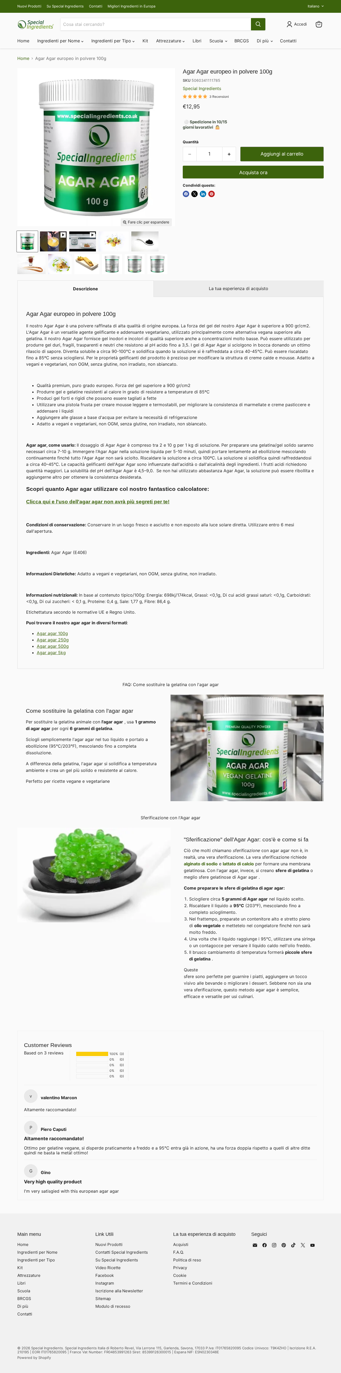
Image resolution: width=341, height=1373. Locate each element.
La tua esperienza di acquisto (238, 288)
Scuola (216, 40)
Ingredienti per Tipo (111, 40)
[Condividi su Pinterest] (211, 194)
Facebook (104, 1275)
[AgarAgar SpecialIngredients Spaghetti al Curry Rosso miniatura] (82, 241)
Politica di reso (187, 1259)
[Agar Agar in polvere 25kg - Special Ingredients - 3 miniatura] (134, 264)
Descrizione (85, 288)
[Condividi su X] (194, 194)
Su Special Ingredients (65, 6)
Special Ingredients (202, 88)
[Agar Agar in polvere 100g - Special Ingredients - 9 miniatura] (87, 264)
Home (23, 40)
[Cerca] (258, 24)
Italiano (313, 6)
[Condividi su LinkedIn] (203, 194)
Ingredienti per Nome (59, 40)
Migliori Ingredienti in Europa (131, 6)
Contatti (95, 6)
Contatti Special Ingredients (121, 1252)
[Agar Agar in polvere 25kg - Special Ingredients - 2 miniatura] (157, 264)
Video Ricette (108, 1267)
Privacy (180, 1267)
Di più (263, 40)
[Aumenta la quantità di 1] (229, 154)
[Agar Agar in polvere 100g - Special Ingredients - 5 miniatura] (113, 241)
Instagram (104, 1283)
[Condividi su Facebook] (186, 194)
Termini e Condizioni (192, 1283)
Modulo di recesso (112, 1306)
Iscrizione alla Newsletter (119, 1290)
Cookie (179, 1275)
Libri (197, 40)
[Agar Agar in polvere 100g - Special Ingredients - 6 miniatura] (145, 241)
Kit (145, 40)
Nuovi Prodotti (29, 6)
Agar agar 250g (53, 639)
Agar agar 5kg (51, 652)
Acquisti (180, 1244)
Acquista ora (253, 172)
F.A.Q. (178, 1252)
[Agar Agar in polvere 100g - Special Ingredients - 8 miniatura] (60, 264)
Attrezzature (169, 40)
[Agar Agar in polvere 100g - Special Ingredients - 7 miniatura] (31, 264)
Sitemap (103, 1298)
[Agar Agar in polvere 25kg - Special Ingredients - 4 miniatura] (112, 264)
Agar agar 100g (52, 633)
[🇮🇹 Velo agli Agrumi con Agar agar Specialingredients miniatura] (53, 241)
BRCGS (241, 40)
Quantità (190, 142)
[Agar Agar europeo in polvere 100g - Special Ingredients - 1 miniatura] (27, 241)
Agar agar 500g (53, 646)
